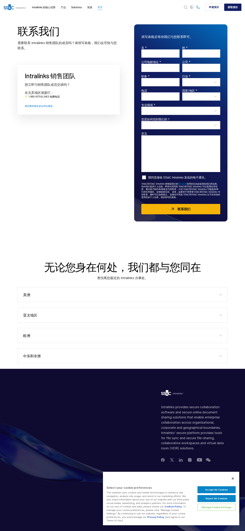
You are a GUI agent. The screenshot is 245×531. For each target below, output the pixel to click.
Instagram (190, 460)
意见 (144, 133)
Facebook (163, 460)
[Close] (233, 478)
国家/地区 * (189, 90)
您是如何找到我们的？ (155, 119)
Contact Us (198, 7)
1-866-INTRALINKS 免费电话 (44, 96)
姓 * (185, 47)
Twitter (172, 460)
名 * (144, 47)
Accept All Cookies (216, 489)
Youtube (199, 460)
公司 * (186, 62)
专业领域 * (148, 105)
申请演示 (214, 7)
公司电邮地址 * (151, 62)
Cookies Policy (173, 506)
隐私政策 (182, 184)
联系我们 (184, 209)
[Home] (15, 7)
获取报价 (233, 7)
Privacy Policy (155, 517)
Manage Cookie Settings (217, 507)
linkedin (181, 460)
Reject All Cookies (216, 498)
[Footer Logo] (172, 393)
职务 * (145, 76)
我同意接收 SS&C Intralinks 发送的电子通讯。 (177, 177)
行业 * (186, 76)
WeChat (208, 460)
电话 (144, 90)
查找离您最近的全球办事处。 (40, 106)
